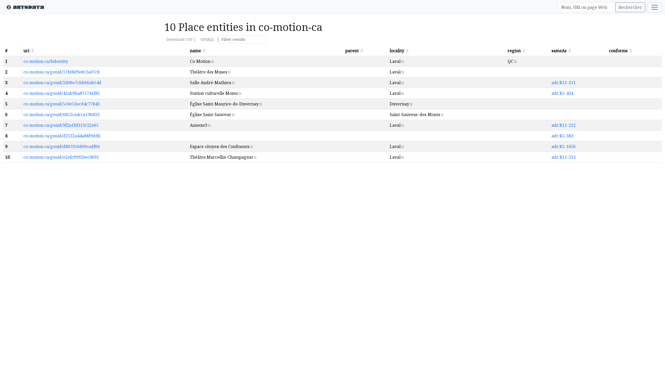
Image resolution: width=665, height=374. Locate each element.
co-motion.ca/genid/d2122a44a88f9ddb (62, 136)
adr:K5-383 (562, 136)
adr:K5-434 (562, 93)
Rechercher (630, 7)
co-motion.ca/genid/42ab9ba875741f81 (61, 93)
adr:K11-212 (563, 125)
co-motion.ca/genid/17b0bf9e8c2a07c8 (61, 72)
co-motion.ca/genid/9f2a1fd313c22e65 (61, 125)
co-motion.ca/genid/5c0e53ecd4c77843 (61, 104)
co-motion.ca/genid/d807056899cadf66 (61, 146)
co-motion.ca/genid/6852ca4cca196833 (61, 114)
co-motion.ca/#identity (45, 61)
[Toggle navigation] (654, 7)
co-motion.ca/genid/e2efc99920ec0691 (61, 157)
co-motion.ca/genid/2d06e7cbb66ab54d (62, 82)
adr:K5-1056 (563, 146)
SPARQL (207, 39)
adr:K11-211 (563, 82)
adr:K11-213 (563, 157)
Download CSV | (181, 39)
